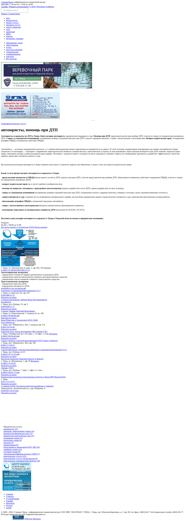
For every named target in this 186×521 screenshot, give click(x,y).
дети (8, 29)
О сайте (32, 7)
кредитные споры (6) (13, 440)
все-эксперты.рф (18, 288)
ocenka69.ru (6, 288)
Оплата (9, 505)
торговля (10, 56)
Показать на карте (9, 297)
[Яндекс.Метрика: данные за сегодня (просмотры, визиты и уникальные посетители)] (32, 519)
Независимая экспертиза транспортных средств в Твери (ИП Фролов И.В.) (33, 377)
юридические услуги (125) (15, 456)
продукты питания (14, 50)
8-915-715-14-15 (8, 381)
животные (10, 32)
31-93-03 (8, 363)
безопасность (11, 20)
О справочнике (12, 499)
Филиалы (53, 334)
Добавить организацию (18, 7)
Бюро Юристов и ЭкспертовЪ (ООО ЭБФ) (19, 320)
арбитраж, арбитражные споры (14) (19, 431)
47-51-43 (8, 354)
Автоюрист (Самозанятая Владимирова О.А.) (20, 291)
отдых (8, 47)
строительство (12, 52)
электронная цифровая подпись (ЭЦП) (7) (22, 454)
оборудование (12, 45)
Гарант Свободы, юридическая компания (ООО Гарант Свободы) (29, 341)
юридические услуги (17, 124)
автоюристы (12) (11, 429)
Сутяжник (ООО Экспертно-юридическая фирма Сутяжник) (27, 386)
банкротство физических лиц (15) (18, 433)
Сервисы (10, 496)
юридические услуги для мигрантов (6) (21, 458)
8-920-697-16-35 (8, 391)
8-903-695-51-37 (23, 270)
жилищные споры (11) (13, 438)
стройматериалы (13, 54)
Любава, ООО (7, 368)
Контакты (10, 503)
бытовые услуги (13, 25)
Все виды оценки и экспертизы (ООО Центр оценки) (24, 227)
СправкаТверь (10, 14)
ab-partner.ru (6, 302)
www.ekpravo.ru (8, 322)
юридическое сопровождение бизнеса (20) (22, 461)
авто (8, 18)
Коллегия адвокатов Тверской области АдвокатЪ (22, 359)
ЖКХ (8, 34)
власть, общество (13, 27)
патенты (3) (9, 443)
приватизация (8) (11, 445)
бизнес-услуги (12, 23)
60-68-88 (8, 316)
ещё (17, 316)
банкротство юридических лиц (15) (19, 436)
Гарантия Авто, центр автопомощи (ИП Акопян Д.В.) (24, 331)
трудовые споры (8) (12, 452)
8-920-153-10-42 (8, 327)
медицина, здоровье (14, 39)
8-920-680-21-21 (8, 295)
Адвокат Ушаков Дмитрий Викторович (18, 311)
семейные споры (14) (13, 449)
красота (9, 36)
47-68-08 (8, 270)
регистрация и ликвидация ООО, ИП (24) (22, 447)
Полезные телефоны (45, 7)
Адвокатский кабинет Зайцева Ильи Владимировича (24, 300)
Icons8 (8, 508)
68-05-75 (8, 372)
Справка (7, 2)
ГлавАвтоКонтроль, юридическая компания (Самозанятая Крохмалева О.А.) (34, 350)
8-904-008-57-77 (8, 306)
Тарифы (4, 7)
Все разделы (11, 59)
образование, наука (14, 43)
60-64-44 (8, 336)
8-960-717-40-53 (8, 345)
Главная (4, 124)
